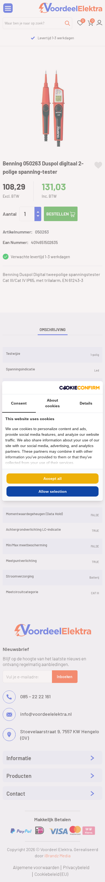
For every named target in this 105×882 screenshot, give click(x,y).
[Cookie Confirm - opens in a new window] (79, 387)
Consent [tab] (19, 403)
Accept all (52, 478)
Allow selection (52, 491)
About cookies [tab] (52, 403)
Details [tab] (86, 403)
